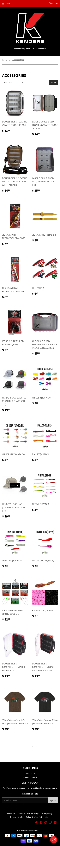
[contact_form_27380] (53, 839)
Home (4, 60)
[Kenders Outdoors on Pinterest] (45, 822)
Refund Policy (32, 813)
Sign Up (53, 800)
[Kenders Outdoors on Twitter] (36, 822)
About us (21, 813)
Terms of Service (16, 817)
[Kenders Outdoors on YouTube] (55, 822)
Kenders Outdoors (30, 830)
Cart (55, 3)
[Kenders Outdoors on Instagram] (50, 822)
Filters (53, 82)
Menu (8, 3)
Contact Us (30, 773)
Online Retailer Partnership (37, 817)
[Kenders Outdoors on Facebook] (40, 822)
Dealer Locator (30, 777)
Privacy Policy (46, 813)
